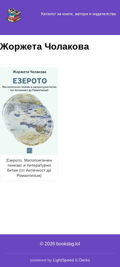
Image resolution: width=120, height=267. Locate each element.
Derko (84, 260)
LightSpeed (63, 260)
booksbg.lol (68, 243)
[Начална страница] (14, 14)
